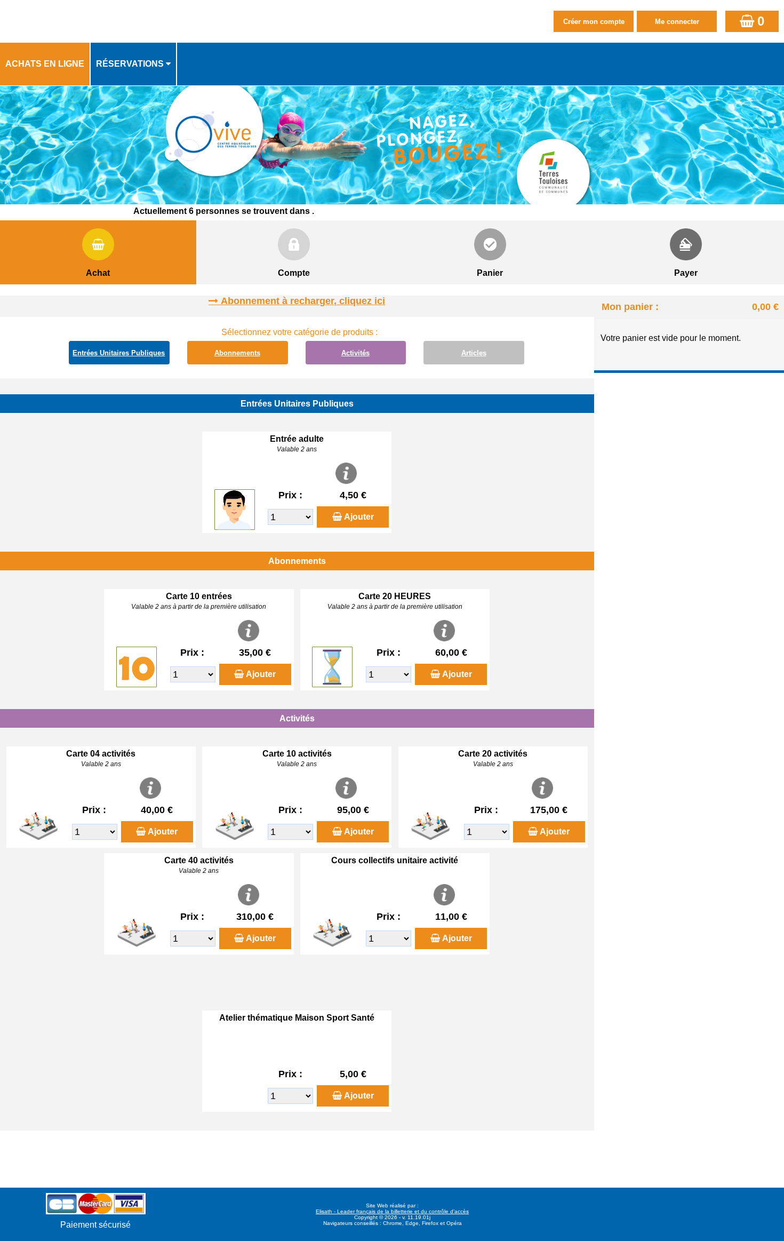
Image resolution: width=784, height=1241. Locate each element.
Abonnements (237, 353)
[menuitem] (45, 64)
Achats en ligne (44, 63)
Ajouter (359, 516)
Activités (355, 353)
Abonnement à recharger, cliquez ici (303, 301)
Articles (473, 353)
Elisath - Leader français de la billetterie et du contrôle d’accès (392, 1211)
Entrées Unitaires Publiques (119, 353)
